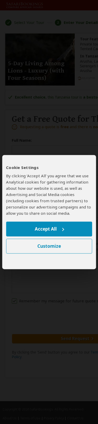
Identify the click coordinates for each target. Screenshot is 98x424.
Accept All (46, 229)
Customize (49, 246)
